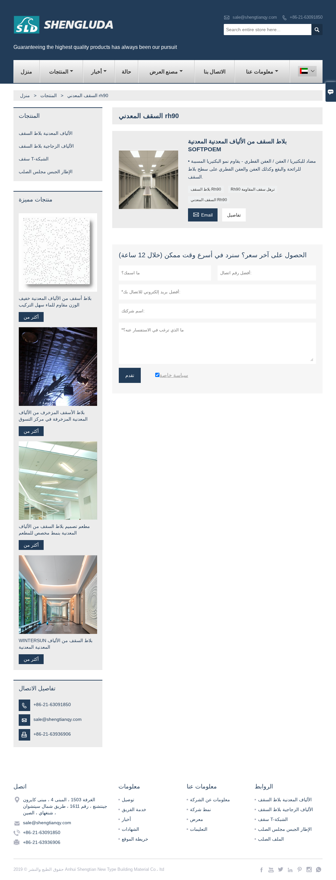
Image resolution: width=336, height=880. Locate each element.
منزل (26, 71)
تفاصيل (234, 215)
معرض (196, 819)
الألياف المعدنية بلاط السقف (46, 133)
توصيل (128, 799)
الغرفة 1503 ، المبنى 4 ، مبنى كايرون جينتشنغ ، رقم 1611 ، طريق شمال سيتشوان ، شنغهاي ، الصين (65, 806)
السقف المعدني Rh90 (209, 200)
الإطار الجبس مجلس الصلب (46, 171)
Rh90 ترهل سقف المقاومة (253, 189)
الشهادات (130, 829)
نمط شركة (200, 809)
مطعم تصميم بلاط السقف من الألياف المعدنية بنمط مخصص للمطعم (54, 529)
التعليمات (198, 829)
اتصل (20, 786)
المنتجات (58, 71)
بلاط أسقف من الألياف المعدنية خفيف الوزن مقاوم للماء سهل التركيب (55, 301)
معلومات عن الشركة (210, 799)
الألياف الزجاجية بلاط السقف (46, 146)
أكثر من (31, 317)
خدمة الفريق (134, 809)
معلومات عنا (259, 71)
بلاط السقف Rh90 (206, 189)
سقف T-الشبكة (34, 158)
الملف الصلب (271, 839)
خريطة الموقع (135, 839)
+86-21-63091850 (306, 17)
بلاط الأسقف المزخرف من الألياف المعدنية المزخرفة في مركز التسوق (53, 416)
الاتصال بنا (214, 71)
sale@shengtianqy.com (255, 17)
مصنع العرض (164, 71)
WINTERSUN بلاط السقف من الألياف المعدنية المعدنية (56, 644)
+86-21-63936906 (52, 734)
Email (203, 214)
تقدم (129, 375)
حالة (126, 71)
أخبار (96, 71)
